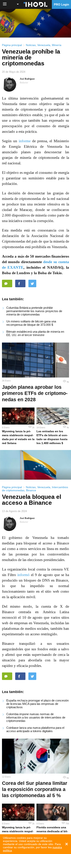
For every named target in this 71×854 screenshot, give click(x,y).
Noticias (31, 45)
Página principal (12, 45)
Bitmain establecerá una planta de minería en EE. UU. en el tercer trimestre (35, 333)
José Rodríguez (27, 78)
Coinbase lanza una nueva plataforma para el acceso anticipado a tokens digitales (35, 729)
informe (25, 141)
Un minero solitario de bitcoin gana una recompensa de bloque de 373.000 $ (31, 323)
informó (23, 575)
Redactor (24, 82)
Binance (31, 490)
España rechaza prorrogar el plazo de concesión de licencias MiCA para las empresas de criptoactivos (37, 704)
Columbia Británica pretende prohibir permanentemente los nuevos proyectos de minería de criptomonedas (34, 311)
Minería (56, 45)
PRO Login (61, 4)
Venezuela (43, 45)
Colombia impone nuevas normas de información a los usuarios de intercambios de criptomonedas (35, 717)
